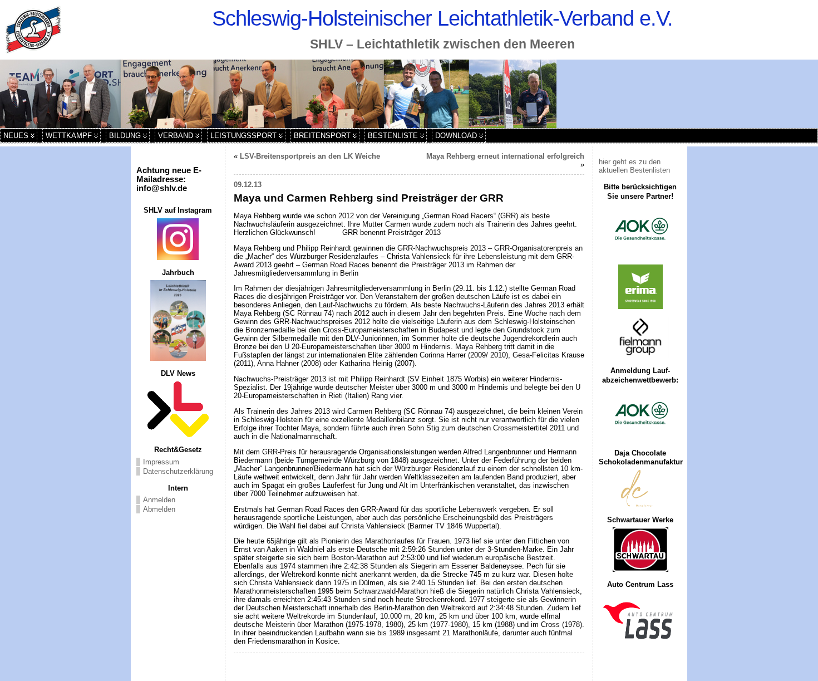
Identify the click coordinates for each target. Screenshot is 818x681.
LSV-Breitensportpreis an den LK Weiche (310, 156)
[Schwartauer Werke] (640, 549)
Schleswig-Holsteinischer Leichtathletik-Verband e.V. (442, 18)
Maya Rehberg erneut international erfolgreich (505, 156)
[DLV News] (177, 409)
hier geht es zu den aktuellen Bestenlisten (634, 166)
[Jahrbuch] (177, 320)
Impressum (161, 462)
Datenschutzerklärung (178, 471)
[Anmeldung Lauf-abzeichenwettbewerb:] (640, 414)
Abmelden (159, 509)
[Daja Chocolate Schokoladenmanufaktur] (640, 488)
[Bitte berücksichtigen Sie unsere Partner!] (640, 230)
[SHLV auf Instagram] (177, 239)
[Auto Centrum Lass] (640, 620)
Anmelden (159, 500)
